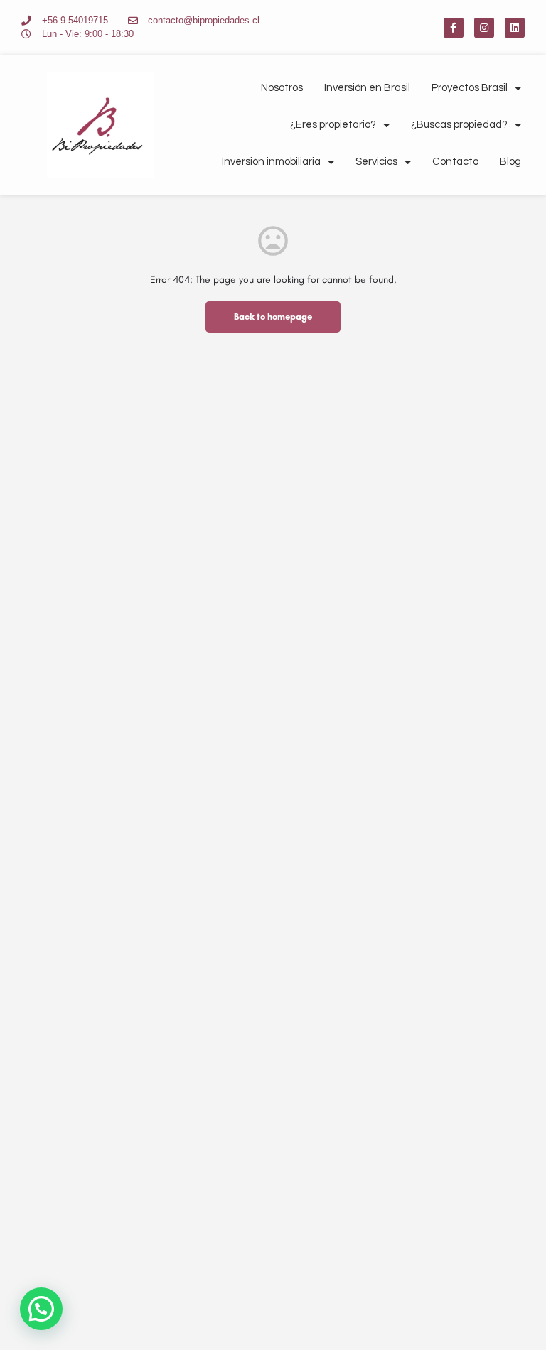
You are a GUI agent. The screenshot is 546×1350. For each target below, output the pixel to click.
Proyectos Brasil (470, 87)
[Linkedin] (515, 28)
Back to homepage (273, 316)
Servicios (376, 161)
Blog (510, 161)
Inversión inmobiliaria (271, 161)
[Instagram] (484, 28)
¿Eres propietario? (333, 124)
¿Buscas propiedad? (459, 124)
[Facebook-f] (454, 28)
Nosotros (282, 87)
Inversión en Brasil (367, 87)
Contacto (455, 161)
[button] (41, 1308)
